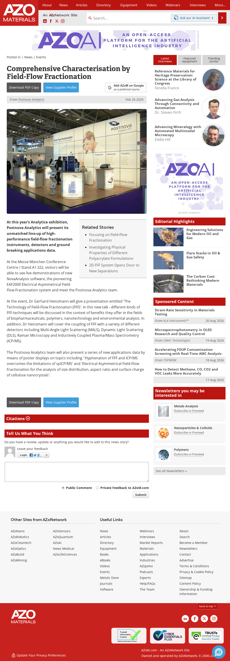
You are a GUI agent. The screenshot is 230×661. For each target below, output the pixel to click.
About (183, 531)
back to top (206, 606)
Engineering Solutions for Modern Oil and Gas (204, 233)
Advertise (186, 560)
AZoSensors (62, 531)
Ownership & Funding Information (195, 591)
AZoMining (19, 560)
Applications (149, 554)
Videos (105, 566)
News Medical (63, 548)
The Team (147, 589)
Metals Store (109, 578)
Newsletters (188, 548)
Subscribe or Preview (189, 411)
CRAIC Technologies (176, 340)
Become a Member (193, 543)
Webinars (147, 531)
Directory (103, 5)
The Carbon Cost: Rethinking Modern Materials (202, 280)
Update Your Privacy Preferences (41, 655)
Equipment (108, 548)
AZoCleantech (21, 543)
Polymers (181, 449)
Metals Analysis (186, 406)
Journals (106, 583)
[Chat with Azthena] (219, 652)
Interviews (147, 537)
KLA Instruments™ (175, 321)
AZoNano (17, 531)
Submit (140, 495)
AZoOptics (18, 548)
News (28, 57)
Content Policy (190, 583)
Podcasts (146, 572)
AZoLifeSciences (65, 554)
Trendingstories (214, 59)
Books (104, 554)
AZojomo (146, 566)
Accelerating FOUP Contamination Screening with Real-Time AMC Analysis (188, 351)
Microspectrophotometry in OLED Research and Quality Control (183, 331)
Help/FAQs (147, 583)
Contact (185, 554)
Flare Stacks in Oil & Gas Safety (203, 255)
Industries (147, 560)
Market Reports (151, 543)
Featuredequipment (189, 59)
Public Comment (79, 488)
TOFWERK (170, 360)
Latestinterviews (165, 59)
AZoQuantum (63, 537)
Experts (145, 578)
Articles (105, 537)
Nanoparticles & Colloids (193, 428)
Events (41, 57)
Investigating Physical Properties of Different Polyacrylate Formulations (111, 253)
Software (106, 589)
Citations (16, 418)
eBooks (105, 560)
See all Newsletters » (171, 471)
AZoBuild (17, 554)
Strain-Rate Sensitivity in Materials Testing (185, 312)
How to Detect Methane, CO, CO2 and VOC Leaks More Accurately (186, 371)
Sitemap (185, 578)
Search (184, 537)
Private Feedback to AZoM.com (124, 488)
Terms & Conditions (194, 566)
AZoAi (57, 543)
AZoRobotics (20, 537)
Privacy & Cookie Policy (196, 572)
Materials (147, 548)
